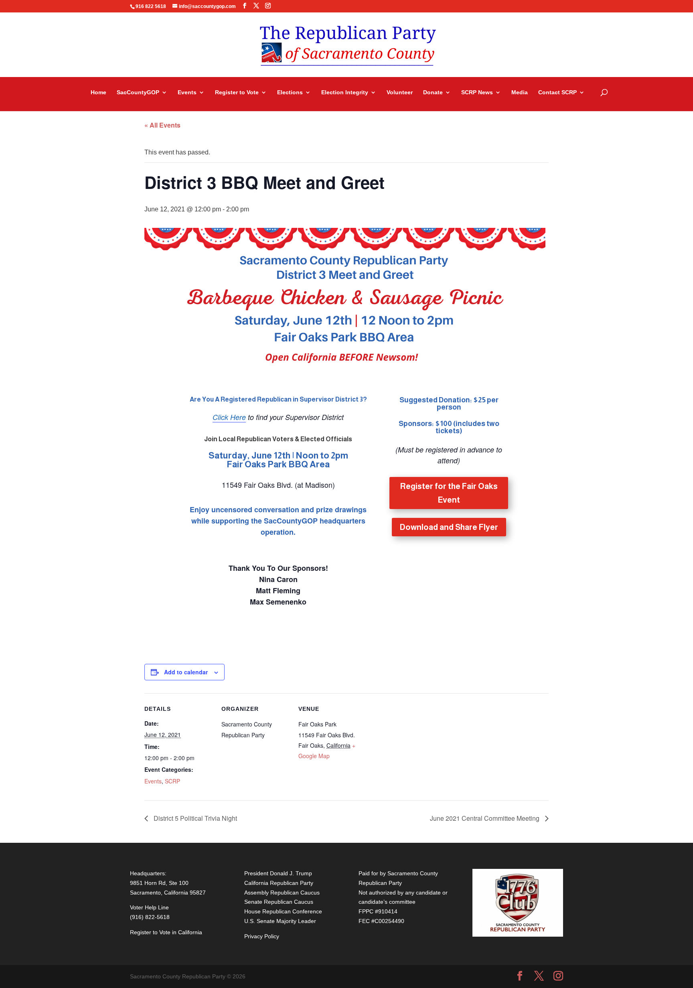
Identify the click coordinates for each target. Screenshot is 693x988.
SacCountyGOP (138, 92)
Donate (433, 92)
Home (98, 92)
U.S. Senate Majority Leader (280, 921)
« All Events (162, 125)
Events (187, 92)
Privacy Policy (261, 936)
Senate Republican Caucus (278, 902)
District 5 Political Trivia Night (194, 818)
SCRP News (477, 92)
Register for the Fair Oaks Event (449, 493)
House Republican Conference (283, 911)
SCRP (172, 781)
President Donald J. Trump (278, 873)
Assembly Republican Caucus (282, 892)
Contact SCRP (557, 92)
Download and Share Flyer (449, 527)
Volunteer (400, 92)
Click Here (229, 417)
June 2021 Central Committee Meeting (485, 818)
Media (519, 92)
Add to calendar (186, 672)
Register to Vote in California (166, 932)
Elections (290, 92)
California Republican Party (278, 883)
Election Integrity (344, 92)
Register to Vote (237, 92)
